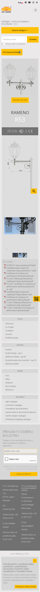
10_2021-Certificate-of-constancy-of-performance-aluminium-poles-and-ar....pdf (21, 286)
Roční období (10, 386)
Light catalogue (11, 401)
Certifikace (9, 330)
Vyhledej (32, 39)
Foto (7, 375)
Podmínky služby (11, 338)
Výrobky (5, 21)
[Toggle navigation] (35, 10)
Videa (7, 379)
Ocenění (8, 334)
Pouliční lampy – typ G (13, 353)
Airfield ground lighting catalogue (18, 419)
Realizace (9, 382)
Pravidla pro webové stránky (26, 587)
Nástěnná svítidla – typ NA (15, 356)
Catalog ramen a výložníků (15, 22)
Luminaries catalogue (13, 405)
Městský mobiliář (12, 364)
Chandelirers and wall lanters (16, 408)
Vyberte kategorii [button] (19, 30)
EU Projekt (9, 327)
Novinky (8, 349)
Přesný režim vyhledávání (15, 44)
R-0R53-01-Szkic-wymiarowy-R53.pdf (21, 265)
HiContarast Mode (11, 52)
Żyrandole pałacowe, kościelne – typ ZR (20, 360)
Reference (9, 390)
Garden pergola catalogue (15, 415)
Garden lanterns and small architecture (20, 412)
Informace (9, 323)
